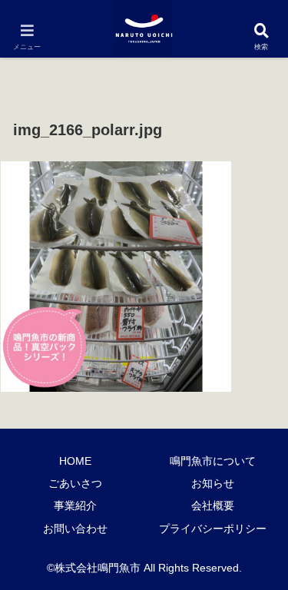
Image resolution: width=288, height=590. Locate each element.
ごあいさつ (75, 483)
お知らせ (212, 483)
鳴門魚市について (213, 461)
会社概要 (212, 505)
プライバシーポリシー (212, 528)
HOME (75, 461)
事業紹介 (75, 505)
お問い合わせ (75, 528)
